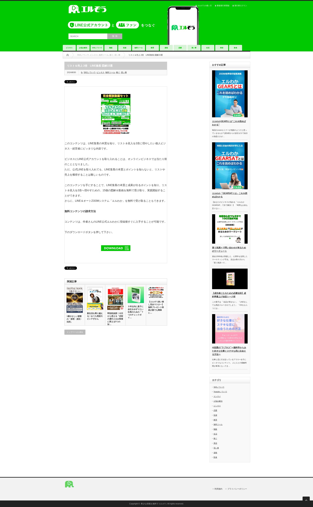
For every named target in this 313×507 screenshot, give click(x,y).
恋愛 (180, 48)
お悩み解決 (83, 48)
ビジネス (69, 48)
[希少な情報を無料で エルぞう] (69, 489)
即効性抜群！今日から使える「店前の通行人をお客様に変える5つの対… (115, 319)
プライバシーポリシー (237, 489)
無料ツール (138, 48)
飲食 (235, 48)
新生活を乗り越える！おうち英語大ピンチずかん (95, 316)
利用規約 (218, 489)
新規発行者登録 (223, 6)
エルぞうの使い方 (204, 6)
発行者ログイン (240, 6)
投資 (124, 48)
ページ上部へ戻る (306, 500)
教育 (152, 48)
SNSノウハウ (97, 48)
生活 (207, 48)
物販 (110, 48)
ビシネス (100, 72)
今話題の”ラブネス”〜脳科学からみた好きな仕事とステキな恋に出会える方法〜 (229, 351)
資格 (166, 48)
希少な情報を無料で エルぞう (154, 504)
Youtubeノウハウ (220, 392)
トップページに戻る (75, 332)
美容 (221, 48)
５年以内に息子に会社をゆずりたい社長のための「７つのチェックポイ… (135, 312)
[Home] (67, 55)
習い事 (194, 48)
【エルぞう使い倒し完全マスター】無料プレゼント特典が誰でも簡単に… (156, 307)
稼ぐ (118, 72)
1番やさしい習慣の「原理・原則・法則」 (74, 319)
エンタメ (217, 396)
